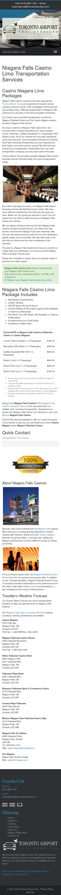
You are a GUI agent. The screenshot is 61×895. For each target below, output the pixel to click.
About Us (12, 820)
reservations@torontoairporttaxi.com (30, 6)
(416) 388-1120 (28, 3)
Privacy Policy (46, 889)
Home (11, 817)
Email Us (11, 276)
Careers (12, 823)
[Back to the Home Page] (30, 28)
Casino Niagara (47, 534)
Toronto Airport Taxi (13, 52)
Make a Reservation (17, 832)
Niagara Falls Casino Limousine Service (25, 612)
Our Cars (12, 829)
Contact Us (13, 835)
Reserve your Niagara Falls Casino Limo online (30, 279)
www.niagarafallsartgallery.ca (21, 748)
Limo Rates (13, 826)
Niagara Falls (44, 528)
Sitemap (30, 892)
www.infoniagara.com (18, 759)
